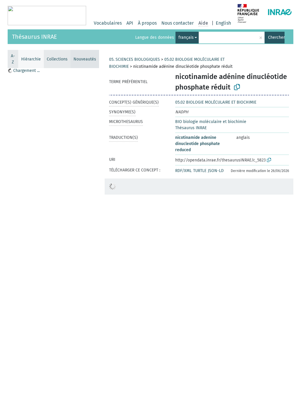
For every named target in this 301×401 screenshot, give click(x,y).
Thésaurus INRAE (34, 36)
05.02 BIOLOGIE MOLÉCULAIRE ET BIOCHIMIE (215, 102)
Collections (57, 59)
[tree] (53, 234)
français (186, 37)
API (129, 23)
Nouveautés (84, 59)
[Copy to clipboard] (237, 87)
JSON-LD (216, 170)
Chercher (276, 37)
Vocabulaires (108, 23)
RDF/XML (183, 170)
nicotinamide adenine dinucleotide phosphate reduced (197, 143)
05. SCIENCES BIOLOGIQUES (134, 59)
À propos (147, 23)
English (223, 23)
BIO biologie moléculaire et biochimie (210, 121)
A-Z (13, 59)
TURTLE (199, 170)
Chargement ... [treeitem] (26, 70)
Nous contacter (177, 23)
